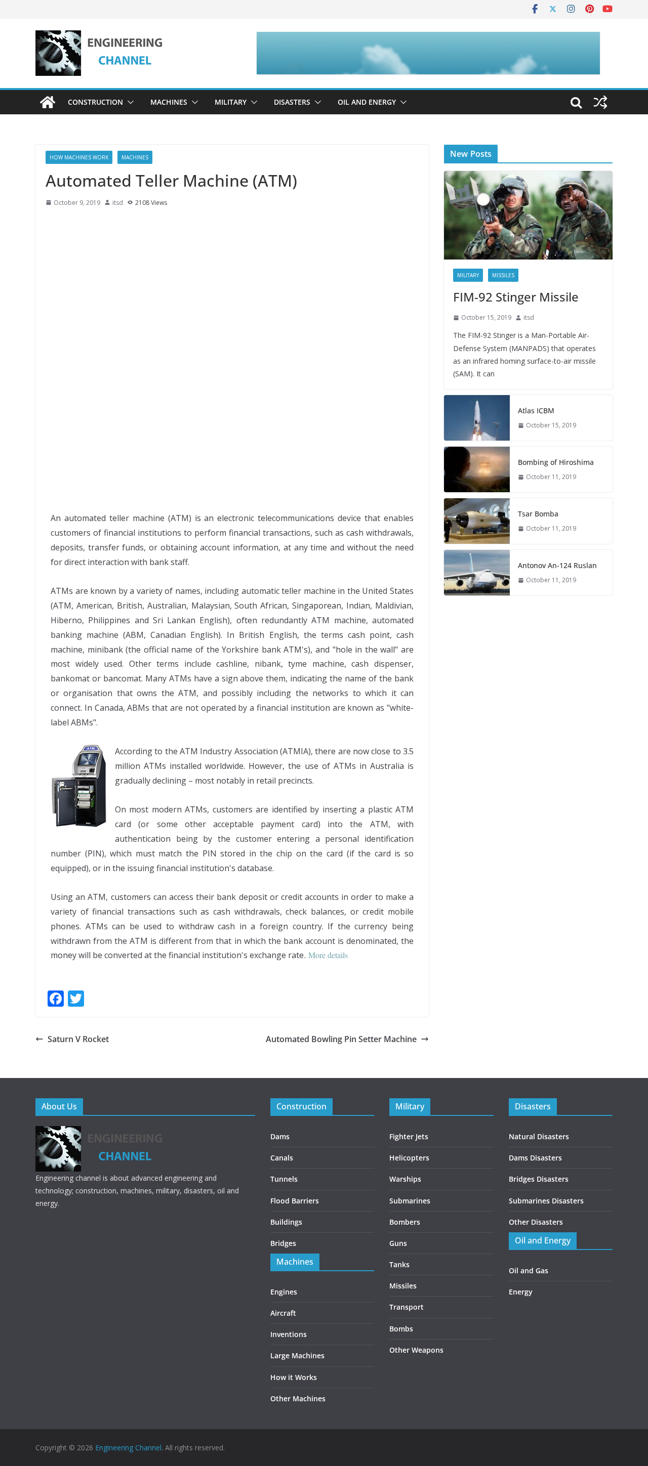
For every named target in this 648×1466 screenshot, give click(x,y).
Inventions (288, 1334)
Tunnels (284, 1179)
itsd (117, 202)
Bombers (404, 1222)
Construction (95, 102)
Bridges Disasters (539, 1179)
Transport (406, 1307)
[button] (128, 102)
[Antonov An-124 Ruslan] (477, 572)
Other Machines (298, 1398)
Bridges (283, 1243)
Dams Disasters (535, 1157)
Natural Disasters (539, 1136)
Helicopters (409, 1157)
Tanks (399, 1264)
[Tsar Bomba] (477, 521)
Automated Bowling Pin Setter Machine (341, 1039)
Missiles (503, 275)
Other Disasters (536, 1222)
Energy (521, 1292)
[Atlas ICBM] (477, 418)
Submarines (409, 1200)
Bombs (401, 1328)
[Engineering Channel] (47, 102)
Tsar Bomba (538, 514)
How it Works (293, 1377)
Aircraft (283, 1313)
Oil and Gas (528, 1270)
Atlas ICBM (536, 410)
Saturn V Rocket (78, 1039)
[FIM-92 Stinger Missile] (528, 215)
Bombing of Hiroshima (556, 462)
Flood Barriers (294, 1200)
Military (231, 102)
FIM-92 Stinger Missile (516, 296)
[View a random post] (600, 102)
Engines (283, 1292)
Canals (281, 1157)
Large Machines (297, 1355)
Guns (398, 1243)
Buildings (286, 1222)
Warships (405, 1179)
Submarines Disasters (546, 1200)
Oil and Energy (367, 102)
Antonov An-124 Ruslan (557, 565)
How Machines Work (79, 157)
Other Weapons (416, 1350)
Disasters (292, 102)
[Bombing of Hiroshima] (477, 469)
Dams (280, 1136)
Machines (168, 102)
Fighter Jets (408, 1136)
